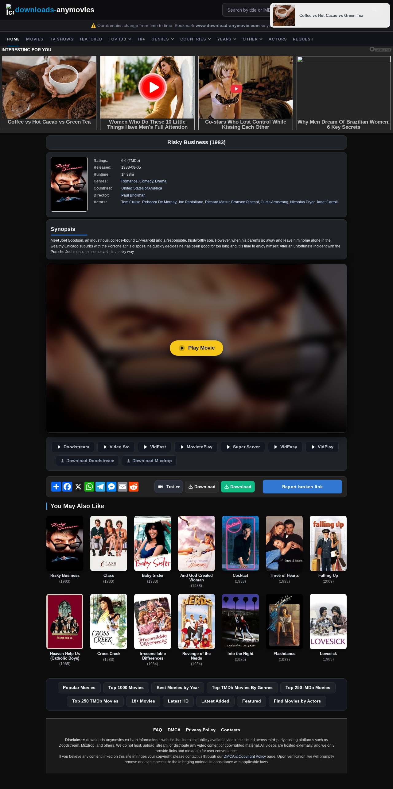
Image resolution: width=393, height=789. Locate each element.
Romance (129, 181)
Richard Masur (217, 202)
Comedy (146, 181)
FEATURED (91, 39)
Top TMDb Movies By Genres (242, 687)
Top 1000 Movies (126, 687)
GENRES (160, 39)
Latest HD (178, 701)
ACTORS (278, 39)
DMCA (174, 729)
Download (205, 486)
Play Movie (201, 348)
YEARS (224, 39)
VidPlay (325, 447)
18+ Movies (143, 701)
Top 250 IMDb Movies (308, 687)
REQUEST (303, 39)
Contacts (230, 729)
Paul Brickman (133, 195)
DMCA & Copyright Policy (245, 756)
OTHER (250, 39)
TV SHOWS (62, 39)
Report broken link (302, 486)
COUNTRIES (193, 39)
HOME (13, 39)
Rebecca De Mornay (159, 202)
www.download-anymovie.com (228, 25)
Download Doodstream (90, 460)
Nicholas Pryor (302, 202)
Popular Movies (79, 687)
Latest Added (215, 701)
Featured (251, 701)
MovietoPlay (199, 447)
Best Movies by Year (178, 687)
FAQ (157, 729)
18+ (141, 39)
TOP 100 (117, 39)
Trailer (173, 486)
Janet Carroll (327, 202)
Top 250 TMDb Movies (95, 701)
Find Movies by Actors (297, 701)
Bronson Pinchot (245, 202)
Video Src (120, 447)
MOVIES (35, 39)
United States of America (141, 188)
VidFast (158, 447)
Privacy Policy (201, 729)
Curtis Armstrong (274, 202)
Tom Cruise (130, 202)
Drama (160, 181)
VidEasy (288, 447)
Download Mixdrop (152, 460)
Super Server (246, 447)
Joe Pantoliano (190, 202)
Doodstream (76, 447)
